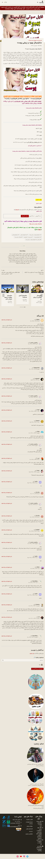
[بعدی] (3, 295)
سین (38, 458)
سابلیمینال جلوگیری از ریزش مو (37, 297)
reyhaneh (37, 379)
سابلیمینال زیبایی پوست (18, 237)
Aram (38, 470)
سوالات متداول (30, 826)
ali (38, 617)
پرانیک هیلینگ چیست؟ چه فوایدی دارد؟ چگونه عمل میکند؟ (34, 272)
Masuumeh (36, 368)
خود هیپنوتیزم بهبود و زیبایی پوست (35, 234)
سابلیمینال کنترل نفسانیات (23, 296)
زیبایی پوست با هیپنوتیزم (28, 237)
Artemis (37, 604)
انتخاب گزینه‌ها (25, 216)
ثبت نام (17, 209)
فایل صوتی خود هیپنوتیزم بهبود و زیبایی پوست (33, 239)
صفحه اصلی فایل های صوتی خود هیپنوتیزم (28, 101)
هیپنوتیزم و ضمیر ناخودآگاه (33, 40)
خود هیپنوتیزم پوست (37, 237)
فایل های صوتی (39, 40)
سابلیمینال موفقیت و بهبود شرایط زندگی (8, 297)
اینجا (39, 229)
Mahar (37, 319)
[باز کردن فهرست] (2, 2)
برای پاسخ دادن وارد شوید (6, 319)
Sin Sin (37, 492)
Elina (38, 432)
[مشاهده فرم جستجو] (38, 2)
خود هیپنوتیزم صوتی (24, 234)
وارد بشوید (32, 653)
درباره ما (31, 831)
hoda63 (37, 530)
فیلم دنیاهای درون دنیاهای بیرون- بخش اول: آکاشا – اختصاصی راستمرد (10, 272)
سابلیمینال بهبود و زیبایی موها (35, 224)
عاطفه (36, 481)
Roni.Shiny (40, 45)
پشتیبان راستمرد (34, 342)
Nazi (38, 410)
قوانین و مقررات (29, 819)
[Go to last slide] (42, 295)
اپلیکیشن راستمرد (29, 834)
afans (38, 567)
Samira (37, 421)
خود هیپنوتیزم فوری (15, 234)
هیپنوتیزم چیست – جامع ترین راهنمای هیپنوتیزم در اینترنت (23, 98)
